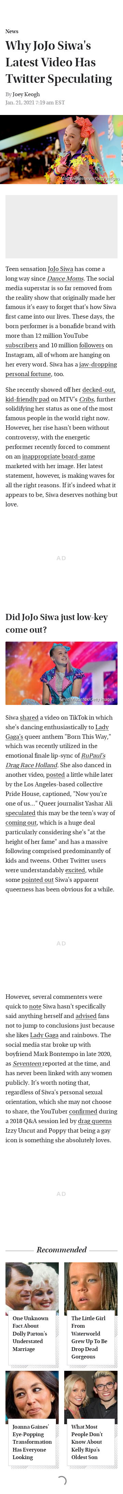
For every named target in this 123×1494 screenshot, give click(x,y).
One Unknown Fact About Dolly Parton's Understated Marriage (31, 1333)
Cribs (86, 399)
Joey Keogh (26, 94)
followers (91, 345)
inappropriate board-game (58, 456)
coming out (21, 822)
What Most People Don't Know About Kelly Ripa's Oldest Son (86, 1442)
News (11, 31)
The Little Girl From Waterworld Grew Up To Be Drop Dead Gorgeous (89, 1337)
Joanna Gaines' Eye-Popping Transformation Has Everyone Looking (32, 1442)
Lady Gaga (44, 1035)
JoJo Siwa (60, 269)
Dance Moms (65, 278)
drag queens (95, 1121)
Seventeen (27, 1063)
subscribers (21, 345)
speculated (20, 813)
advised (86, 1016)
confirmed (83, 1111)
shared (29, 717)
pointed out (38, 880)
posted (55, 774)
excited (75, 870)
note (35, 1006)
